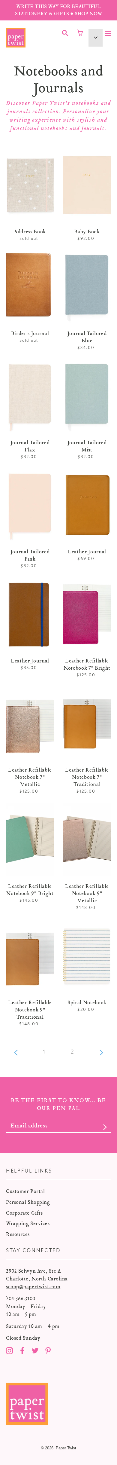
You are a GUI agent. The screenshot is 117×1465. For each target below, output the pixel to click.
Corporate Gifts (24, 1213)
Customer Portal (25, 1191)
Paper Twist (66, 1448)
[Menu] (108, 33)
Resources (18, 1234)
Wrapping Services (28, 1223)
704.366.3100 (20, 1298)
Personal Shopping (28, 1202)
